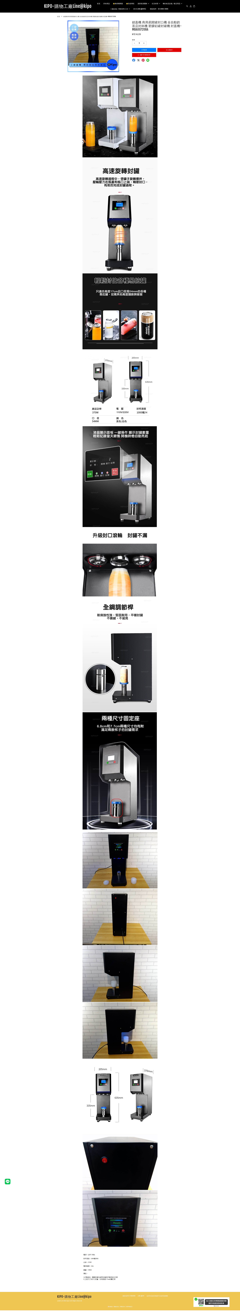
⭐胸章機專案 (118, 4)
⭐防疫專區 (130, 4)
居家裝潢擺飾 (142, 4)
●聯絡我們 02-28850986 (128, 1296)
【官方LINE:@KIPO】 (140, 9)
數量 (133, 40)
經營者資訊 (129, 1306)
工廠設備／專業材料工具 (119, 9)
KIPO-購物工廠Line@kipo (68, 6)
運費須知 (122, 1306)
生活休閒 (155, 4)
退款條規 (110, 1306)
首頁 (98, 4)
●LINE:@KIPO (141, 1296)
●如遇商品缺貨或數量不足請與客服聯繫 (157, 1296)
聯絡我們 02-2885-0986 (159, 9)
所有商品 (106, 4)
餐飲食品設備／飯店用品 (171, 4)
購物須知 (116, 1306)
